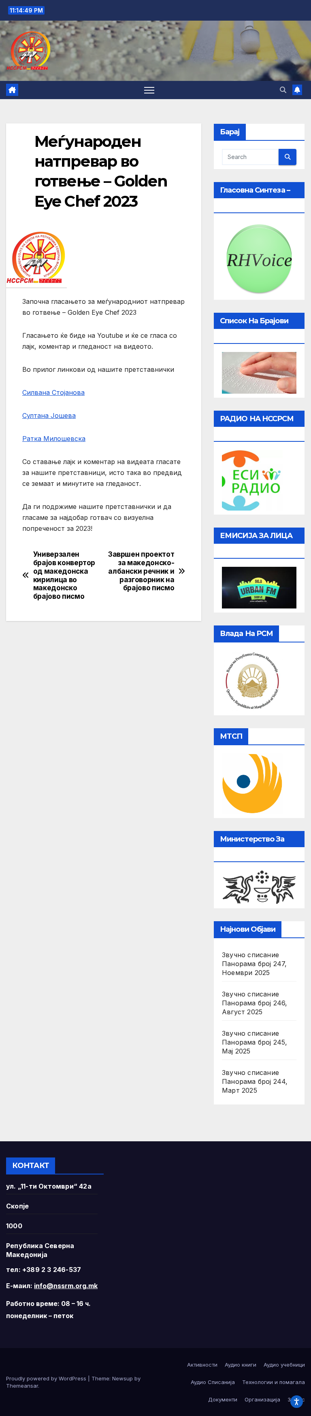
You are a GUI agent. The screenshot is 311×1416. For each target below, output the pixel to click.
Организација (262, 1399)
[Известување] (297, 90)
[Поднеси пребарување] (287, 157)
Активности (202, 1364)
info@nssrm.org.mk (66, 1286)
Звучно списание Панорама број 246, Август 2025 (255, 1003)
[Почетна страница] (12, 90)
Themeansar (22, 1385)
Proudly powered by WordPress (47, 1378)
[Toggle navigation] (149, 90)
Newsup (122, 1378)
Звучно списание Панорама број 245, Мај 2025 (255, 1042)
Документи (222, 1399)
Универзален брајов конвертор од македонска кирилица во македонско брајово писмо (64, 575)
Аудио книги (240, 1364)
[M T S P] (252, 783)
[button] (283, 90)
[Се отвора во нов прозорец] (252, 480)
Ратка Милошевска (53, 439)
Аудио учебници (284, 1364)
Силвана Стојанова (53, 392)
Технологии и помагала (273, 1382)
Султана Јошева (49, 415)
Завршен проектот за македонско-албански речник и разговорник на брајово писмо (141, 571)
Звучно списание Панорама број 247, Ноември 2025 (254, 964)
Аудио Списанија (213, 1382)
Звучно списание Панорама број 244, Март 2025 (255, 1081)
